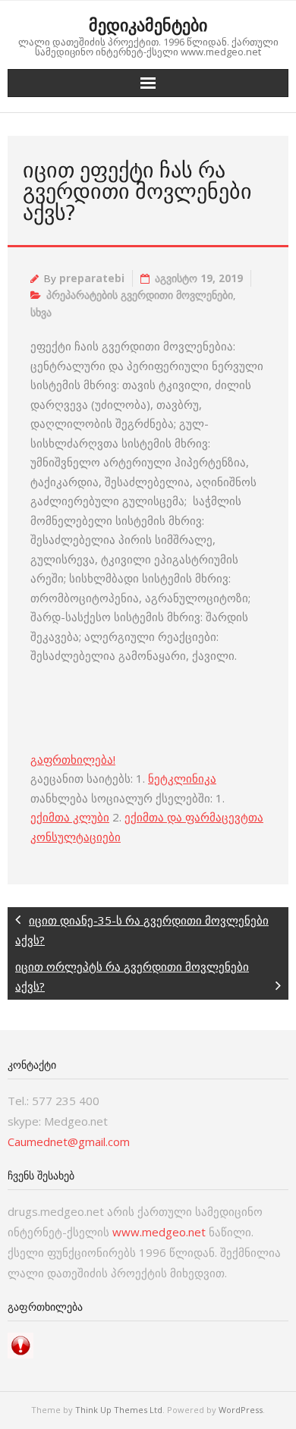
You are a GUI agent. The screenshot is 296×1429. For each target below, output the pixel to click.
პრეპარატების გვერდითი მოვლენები (139, 295)
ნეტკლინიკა (182, 778)
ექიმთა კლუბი (69, 816)
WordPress (241, 1409)
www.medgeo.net (159, 1231)
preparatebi (91, 278)
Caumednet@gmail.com (69, 1141)
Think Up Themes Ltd (118, 1409)
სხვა (41, 312)
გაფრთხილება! (72, 759)
